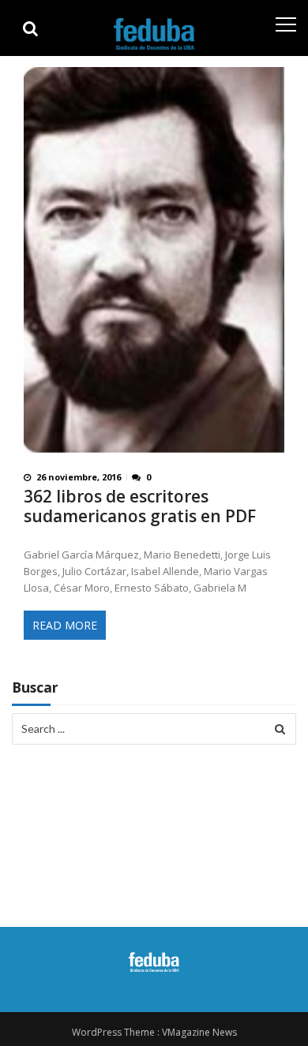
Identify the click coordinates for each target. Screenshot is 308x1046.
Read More (64, 625)
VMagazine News (199, 1032)
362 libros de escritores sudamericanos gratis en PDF (140, 506)
